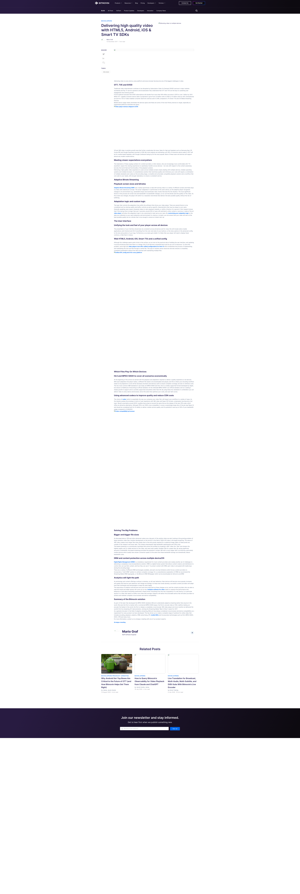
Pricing (143, 3)
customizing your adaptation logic (178, 213)
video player (106, 72)
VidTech (118, 10)
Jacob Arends (112, 690)
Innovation (150, 10)
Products (117, 3)
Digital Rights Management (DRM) (124, 562)
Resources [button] (128, 3)
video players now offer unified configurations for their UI (146, 246)
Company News (161, 10)
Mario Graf (110, 39)
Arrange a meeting (119, 622)
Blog (136, 3)
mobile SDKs (155, 615)
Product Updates (129, 10)
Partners (161, 3)
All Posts (110, 10)
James (105, 690)
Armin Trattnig (174, 690)
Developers (140, 10)
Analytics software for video (156, 589)
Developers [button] (151, 3)
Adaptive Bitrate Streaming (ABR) (124, 187)
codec (124, 399)
